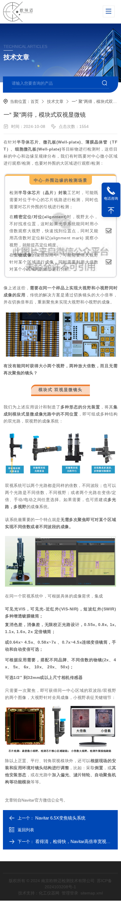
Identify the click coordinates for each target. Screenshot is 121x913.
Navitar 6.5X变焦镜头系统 (60, 817)
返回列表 (26, 829)
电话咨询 (111, 198)
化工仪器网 (49, 893)
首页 (35, 101)
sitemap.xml (91, 893)
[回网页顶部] (111, 210)
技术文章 (55, 101)
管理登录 (70, 893)
